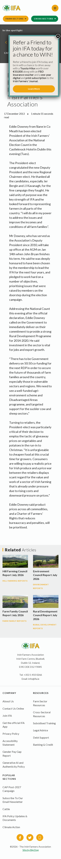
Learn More (34, 89)
